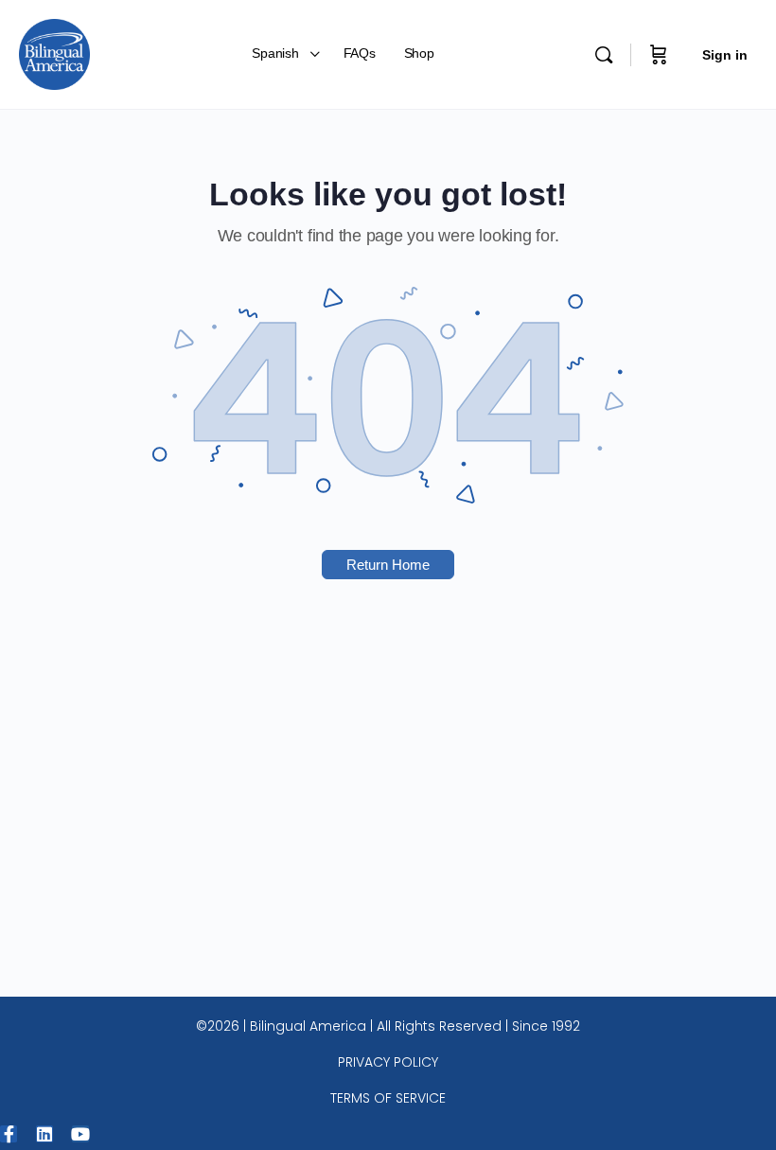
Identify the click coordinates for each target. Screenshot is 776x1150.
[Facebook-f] (8, 1133)
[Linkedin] (44, 1133)
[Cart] (658, 54)
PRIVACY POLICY (388, 1062)
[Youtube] (80, 1133)
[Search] (604, 55)
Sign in (725, 54)
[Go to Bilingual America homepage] (54, 52)
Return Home (388, 565)
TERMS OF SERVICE (388, 1097)
